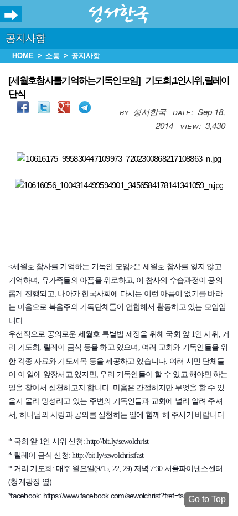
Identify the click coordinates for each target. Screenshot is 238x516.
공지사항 (25, 38)
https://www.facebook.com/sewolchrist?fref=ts (113, 495)
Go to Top (207, 499)
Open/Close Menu (11, 15)
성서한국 (119, 14)
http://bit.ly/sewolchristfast (107, 455)
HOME (23, 55)
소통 (52, 55)
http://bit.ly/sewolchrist (117, 441)
